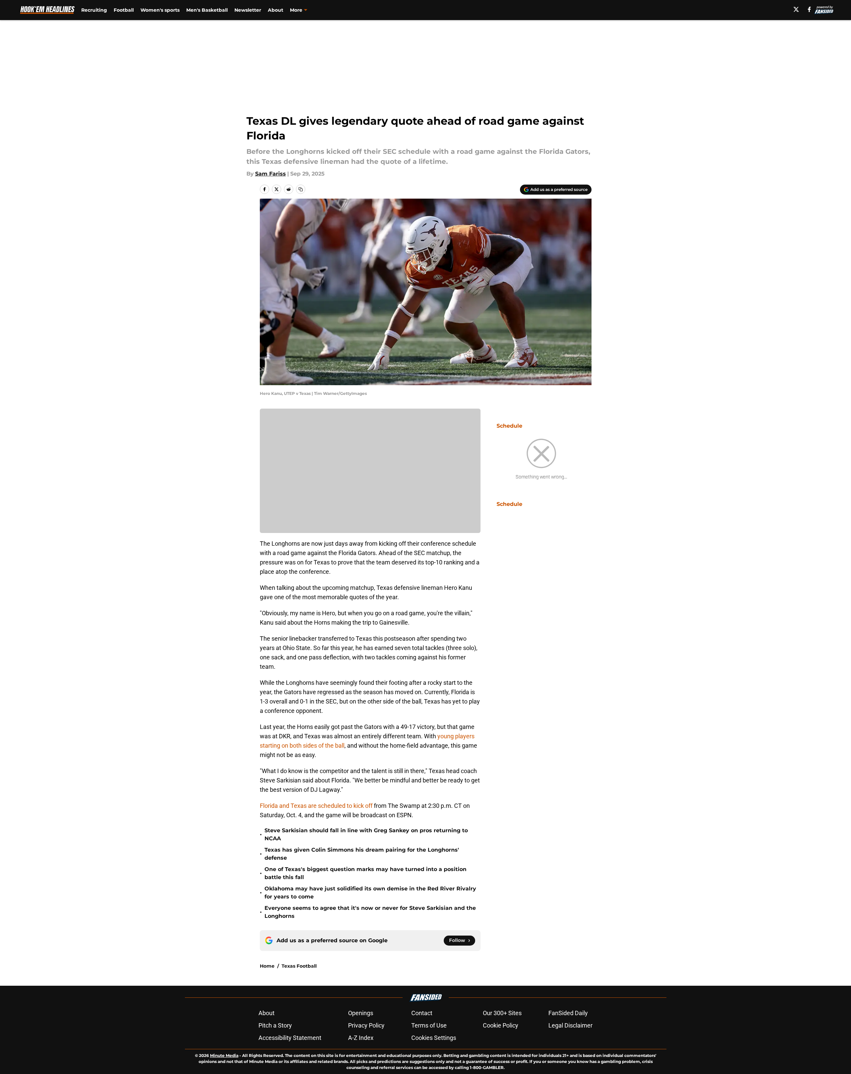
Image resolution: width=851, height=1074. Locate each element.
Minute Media (224, 1055)
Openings (360, 1012)
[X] (796, 9)
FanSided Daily (568, 1012)
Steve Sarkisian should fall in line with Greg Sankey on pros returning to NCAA (366, 834)
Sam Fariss (270, 174)
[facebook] (809, 9)
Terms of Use (429, 1025)
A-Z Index (361, 1037)
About (275, 10)
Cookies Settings (433, 1037)
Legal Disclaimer (570, 1025)
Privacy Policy (366, 1025)
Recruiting (94, 10)
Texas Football (299, 966)
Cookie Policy (500, 1025)
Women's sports (160, 10)
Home (267, 966)
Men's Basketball (207, 10)
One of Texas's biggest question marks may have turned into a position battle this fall (365, 873)
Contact (421, 1012)
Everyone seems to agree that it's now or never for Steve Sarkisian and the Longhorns (370, 912)
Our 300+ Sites (502, 1012)
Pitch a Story (275, 1025)
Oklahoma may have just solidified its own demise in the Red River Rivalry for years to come (370, 892)
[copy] (300, 189)
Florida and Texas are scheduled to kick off (317, 805)
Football (124, 10)
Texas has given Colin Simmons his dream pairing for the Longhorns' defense (361, 854)
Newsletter (247, 10)
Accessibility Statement (289, 1037)
